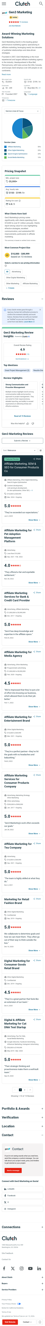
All (7, 272)
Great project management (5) (17, 370)
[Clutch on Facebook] (4, 1268)
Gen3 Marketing (20, 12)
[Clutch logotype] (22, 4)
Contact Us (6, 1259)
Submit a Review (21, 441)
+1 (40, 88)
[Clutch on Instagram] (21, 1268)
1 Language (32, 94)
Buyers (5, 1283)
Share (38, 459)
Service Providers (9, 1290)
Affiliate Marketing (14, 147)
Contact (26, 1322)
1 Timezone (10, 100)
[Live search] (41, 3)
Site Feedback (7, 1253)
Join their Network (15, 26)
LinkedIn (11, 1189)
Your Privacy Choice (9, 1304)
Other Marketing (12, 283)
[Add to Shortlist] (40, 1322)
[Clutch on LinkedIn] (39, 1268)
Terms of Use (6, 1312)
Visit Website (10, 1322)
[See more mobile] (34, 520)
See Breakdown (21, 359)
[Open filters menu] (40, 450)
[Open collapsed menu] (4, 3)
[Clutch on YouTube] (30, 1268)
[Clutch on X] (12, 1268)
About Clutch (7, 1277)
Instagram (12, 1209)
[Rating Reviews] (14, 22)
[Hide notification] (40, 310)
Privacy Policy (7, 1300)
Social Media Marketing (16, 157)
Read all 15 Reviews (22, 416)
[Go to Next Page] (29, 1089)
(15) (27, 354)
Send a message (13, 1170)
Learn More (28, 322)
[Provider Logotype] (4, 13)
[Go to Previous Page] (16, 1089)
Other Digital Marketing (16, 150)
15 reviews (23, 22)
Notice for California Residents (12, 1308)
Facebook (11, 1195)
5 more (11, 288)
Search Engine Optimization (17, 154)
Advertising (16, 272)
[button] (19, 450)
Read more (6, 74)
